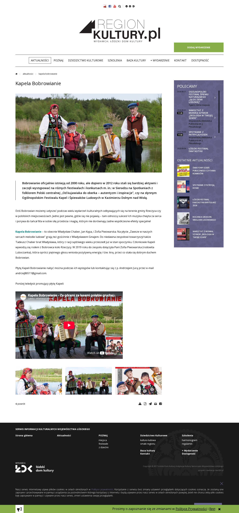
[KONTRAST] (133, 6)
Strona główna (24, 435)
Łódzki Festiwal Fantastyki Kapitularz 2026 (198, 151)
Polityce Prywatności (172, 509)
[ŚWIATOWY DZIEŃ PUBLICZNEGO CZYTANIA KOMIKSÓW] (206, 176)
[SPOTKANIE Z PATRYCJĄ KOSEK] (206, 192)
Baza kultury (136, 60)
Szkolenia (115, 60)
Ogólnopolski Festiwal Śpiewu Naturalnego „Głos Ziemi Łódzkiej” (198, 97)
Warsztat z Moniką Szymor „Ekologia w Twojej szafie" (201, 114)
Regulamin (187, 443)
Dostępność (200, 60)
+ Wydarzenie (160, 60)
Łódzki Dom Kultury (34, 468)
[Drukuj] (155, 404)
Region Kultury (119, 31)
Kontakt (180, 60)
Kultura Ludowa (148, 440)
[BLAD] (140, 404)
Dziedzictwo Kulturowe (85, 60)
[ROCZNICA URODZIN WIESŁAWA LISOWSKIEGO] (206, 224)
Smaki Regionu (147, 443)
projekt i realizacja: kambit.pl (211, 470)
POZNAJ (58, 60)
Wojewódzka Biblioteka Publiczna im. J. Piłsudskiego (200, 123)
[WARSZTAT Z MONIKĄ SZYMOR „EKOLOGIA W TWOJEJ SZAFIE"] (206, 240)
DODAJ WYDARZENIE (198, 47)
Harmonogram (189, 440)
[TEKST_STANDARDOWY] (127, 6)
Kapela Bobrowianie (48, 73)
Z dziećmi (103, 447)
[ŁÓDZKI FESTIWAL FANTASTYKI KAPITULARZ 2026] (206, 208)
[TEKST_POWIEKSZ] (130, 6)
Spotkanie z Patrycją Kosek (198, 133)
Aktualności (40, 60)
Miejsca (103, 440)
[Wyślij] (150, 404)
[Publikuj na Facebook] (160, 404)
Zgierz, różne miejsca (199, 104)
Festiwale (103, 443)
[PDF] (145, 404)
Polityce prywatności (102, 489)
